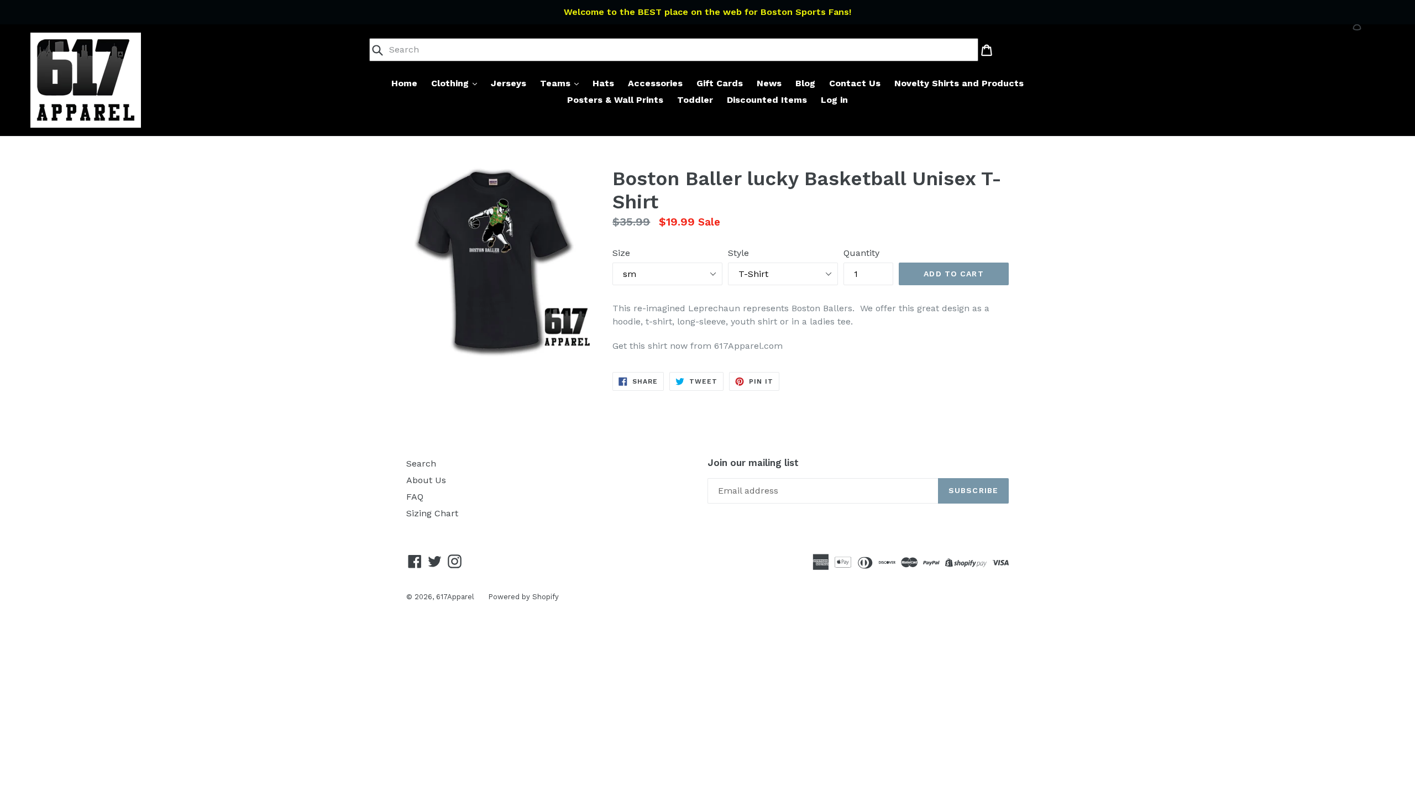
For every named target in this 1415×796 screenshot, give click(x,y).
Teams (556, 83)
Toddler (695, 100)
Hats (603, 83)
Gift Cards (719, 83)
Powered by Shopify (523, 597)
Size (621, 253)
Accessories (655, 83)
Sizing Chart (432, 513)
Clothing (451, 83)
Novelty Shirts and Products (959, 83)
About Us (426, 480)
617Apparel (455, 597)
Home (404, 83)
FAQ (414, 496)
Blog (805, 83)
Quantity (861, 253)
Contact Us (855, 83)
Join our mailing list (753, 462)
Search (421, 463)
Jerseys (508, 83)
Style (738, 253)
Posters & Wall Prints (615, 100)
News (769, 83)
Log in (834, 100)
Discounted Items (767, 100)
